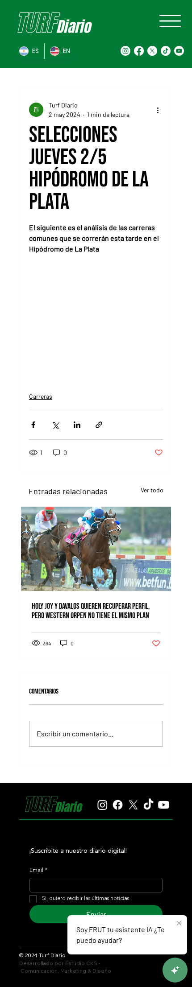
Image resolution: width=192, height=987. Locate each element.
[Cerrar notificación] (179, 924)
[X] (152, 51)
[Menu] (170, 21)
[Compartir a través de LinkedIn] (77, 425)
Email (38, 870)
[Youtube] (179, 51)
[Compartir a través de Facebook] (33, 425)
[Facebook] (139, 51)
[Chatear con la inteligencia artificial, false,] (175, 970)
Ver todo (152, 490)
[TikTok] (166, 51)
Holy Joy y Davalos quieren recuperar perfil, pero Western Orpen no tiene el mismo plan (91, 611)
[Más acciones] (157, 109)
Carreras (40, 396)
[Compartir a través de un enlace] (99, 425)
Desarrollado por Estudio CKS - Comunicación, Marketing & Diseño (65, 967)
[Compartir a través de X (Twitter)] (55, 425)
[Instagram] (125, 51)
